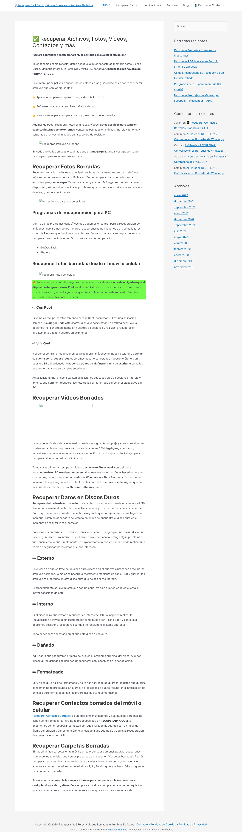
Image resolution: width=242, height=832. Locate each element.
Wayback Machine (117, 829)
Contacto (142, 824)
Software (172, 5)
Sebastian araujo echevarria (191, 156)
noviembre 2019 (184, 267)
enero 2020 (181, 255)
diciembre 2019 (183, 261)
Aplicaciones (153, 5)
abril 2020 (180, 243)
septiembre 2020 (185, 225)
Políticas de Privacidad (193, 824)
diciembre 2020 (184, 219)
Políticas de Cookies (163, 824)
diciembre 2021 (183, 201)
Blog (186, 5)
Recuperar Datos (126, 5)
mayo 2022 (181, 195)
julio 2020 (180, 231)
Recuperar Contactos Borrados (51, 715)
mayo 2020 (181, 237)
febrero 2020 (182, 249)
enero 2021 (181, 213)
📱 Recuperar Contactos (209, 5)
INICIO (106, 5)
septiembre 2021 (184, 207)
